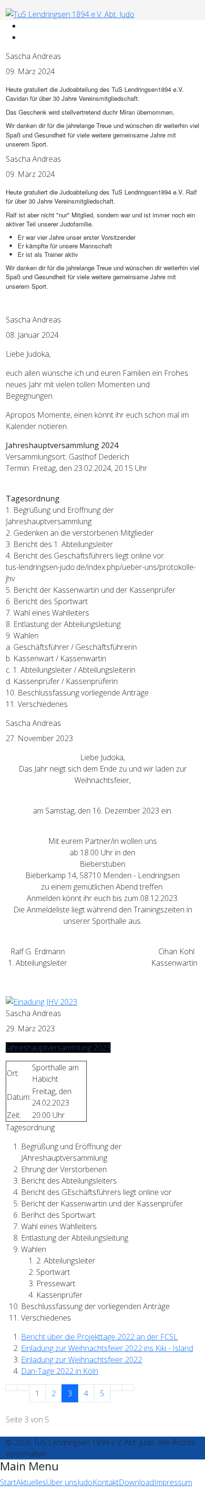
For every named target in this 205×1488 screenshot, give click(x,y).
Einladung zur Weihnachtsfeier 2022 (81, 1359)
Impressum (173, 1482)
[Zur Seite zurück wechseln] (23, 1387)
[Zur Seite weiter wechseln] (116, 1387)
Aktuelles (31, 1482)
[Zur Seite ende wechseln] (128, 1387)
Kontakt (105, 1482)
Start (8, 1482)
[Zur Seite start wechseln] (11, 1387)
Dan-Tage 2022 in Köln (59, 1371)
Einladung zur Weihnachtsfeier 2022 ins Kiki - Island (107, 1348)
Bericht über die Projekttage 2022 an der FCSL (99, 1336)
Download (136, 1482)
